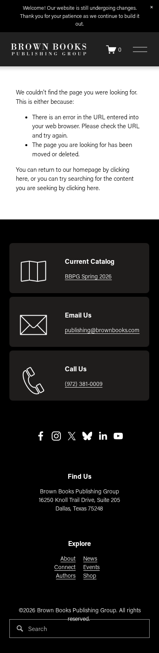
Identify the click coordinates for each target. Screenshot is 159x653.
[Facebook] (41, 436)
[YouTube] (118, 436)
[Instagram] (56, 436)
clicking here (82, 188)
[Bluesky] (87, 436)
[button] (151, 7)
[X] (72, 436)
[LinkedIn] (103, 436)
